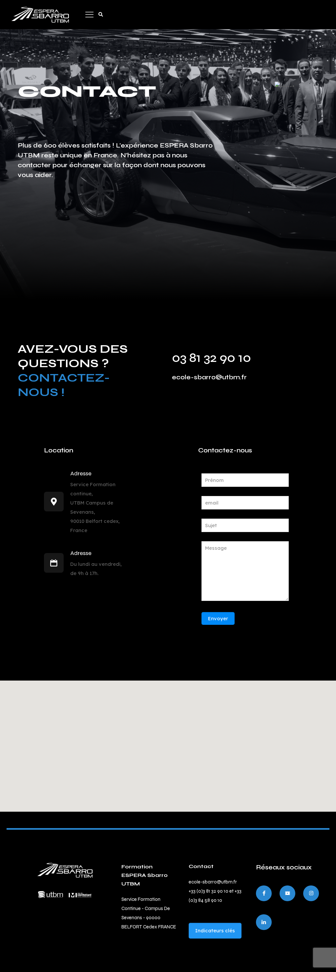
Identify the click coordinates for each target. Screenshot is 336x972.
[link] (65, 870)
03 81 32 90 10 (211, 358)
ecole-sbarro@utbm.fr (209, 377)
